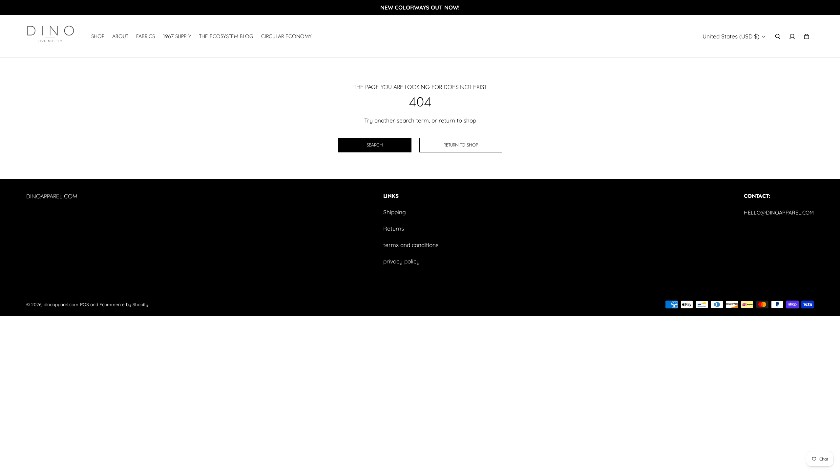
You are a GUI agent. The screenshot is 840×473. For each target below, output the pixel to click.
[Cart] (806, 36)
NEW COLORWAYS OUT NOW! (420, 7)
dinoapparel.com (61, 304)
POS (84, 304)
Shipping (394, 212)
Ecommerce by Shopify (123, 304)
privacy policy (401, 261)
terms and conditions (410, 244)
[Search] (777, 36)
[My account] (792, 36)
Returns (393, 228)
